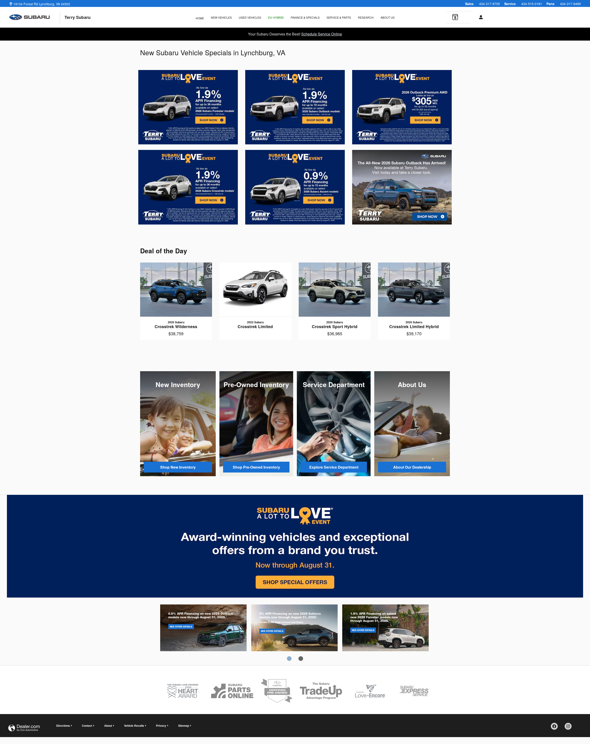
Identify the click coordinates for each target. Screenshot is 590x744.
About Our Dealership (412, 467)
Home (200, 18)
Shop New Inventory (178, 467)
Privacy (161, 726)
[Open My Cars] (480, 17)
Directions (63, 726)
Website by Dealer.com (24, 728)
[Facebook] (556, 728)
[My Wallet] (455, 17)
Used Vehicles (250, 17)
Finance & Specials (305, 17)
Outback (203, 628)
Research (366, 17)
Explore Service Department (333, 467)
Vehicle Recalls (134, 726)
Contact (87, 726)
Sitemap (183, 726)
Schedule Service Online (321, 34)
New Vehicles (221, 17)
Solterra (294, 628)
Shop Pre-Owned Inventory (256, 467)
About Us (388, 17)
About (108, 726)
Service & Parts (339, 17)
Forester (385, 628)
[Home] (34, 17)
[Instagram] (570, 728)
